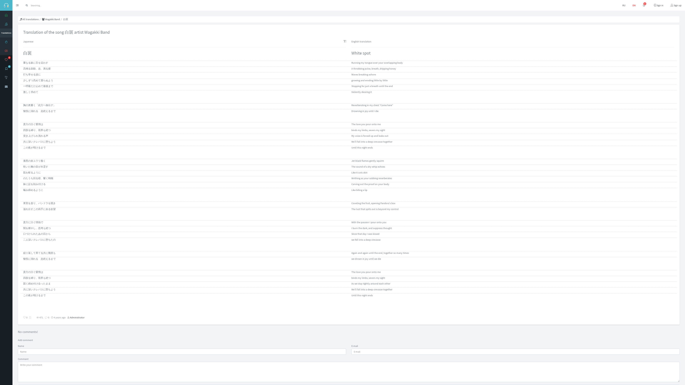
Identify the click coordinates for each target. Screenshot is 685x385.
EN (634, 5)
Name (21, 346)
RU (623, 5)
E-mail (354, 346)
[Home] (6, 15)
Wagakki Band (52, 19)
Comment (23, 359)
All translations (30, 19)
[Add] (6, 77)
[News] (6, 41)
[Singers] (6, 24)
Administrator (77, 317)
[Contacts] (6, 86)
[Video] (6, 50)
